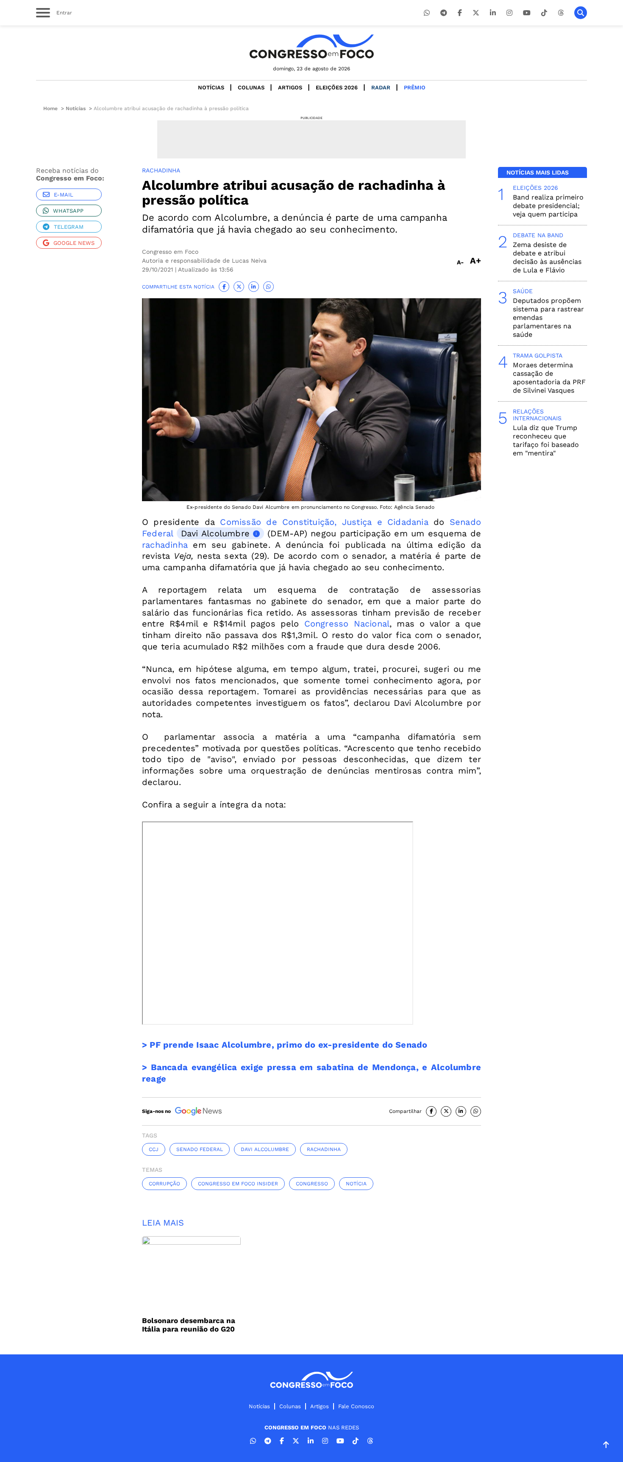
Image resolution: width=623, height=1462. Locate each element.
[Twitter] (476, 13)
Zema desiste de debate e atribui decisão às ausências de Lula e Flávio (547, 257)
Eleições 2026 (337, 87)
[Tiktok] (544, 13)
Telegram (68, 227)
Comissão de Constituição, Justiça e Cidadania (324, 522)
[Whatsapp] (427, 13)
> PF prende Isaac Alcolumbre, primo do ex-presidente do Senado (286, 1045)
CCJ (154, 1149)
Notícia (356, 1184)
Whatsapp (68, 211)
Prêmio (415, 87)
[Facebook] (460, 13)
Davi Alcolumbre (215, 533)
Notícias (211, 87)
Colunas (251, 87)
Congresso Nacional (346, 624)
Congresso (312, 1184)
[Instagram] (509, 13)
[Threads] (561, 13)
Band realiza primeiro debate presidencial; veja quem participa (548, 205)
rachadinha (165, 545)
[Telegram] (443, 13)
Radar (380, 87)
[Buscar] (580, 12)
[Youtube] (527, 13)
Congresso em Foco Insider (238, 1184)
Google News (74, 243)
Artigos (290, 87)
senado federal (199, 1149)
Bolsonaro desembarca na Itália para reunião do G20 (188, 1324)
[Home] (311, 46)
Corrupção (164, 1184)
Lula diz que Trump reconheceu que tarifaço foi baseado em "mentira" (546, 440)
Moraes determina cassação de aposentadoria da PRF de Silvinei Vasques (549, 377)
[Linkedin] (493, 13)
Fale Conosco (356, 1406)
